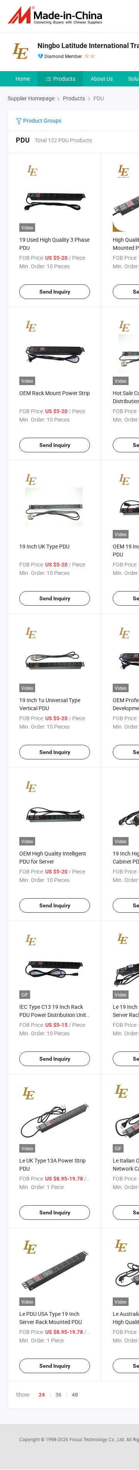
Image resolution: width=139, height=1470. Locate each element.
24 (42, 1395)
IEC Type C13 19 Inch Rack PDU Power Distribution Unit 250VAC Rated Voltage (52, 1015)
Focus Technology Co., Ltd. (98, 1439)
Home (22, 78)
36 (58, 1394)
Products (64, 78)
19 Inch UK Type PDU (44, 546)
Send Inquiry (54, 292)
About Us (102, 78)
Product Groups (41, 120)
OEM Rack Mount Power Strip (54, 393)
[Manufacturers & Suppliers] (56, 15)
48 (75, 1394)
